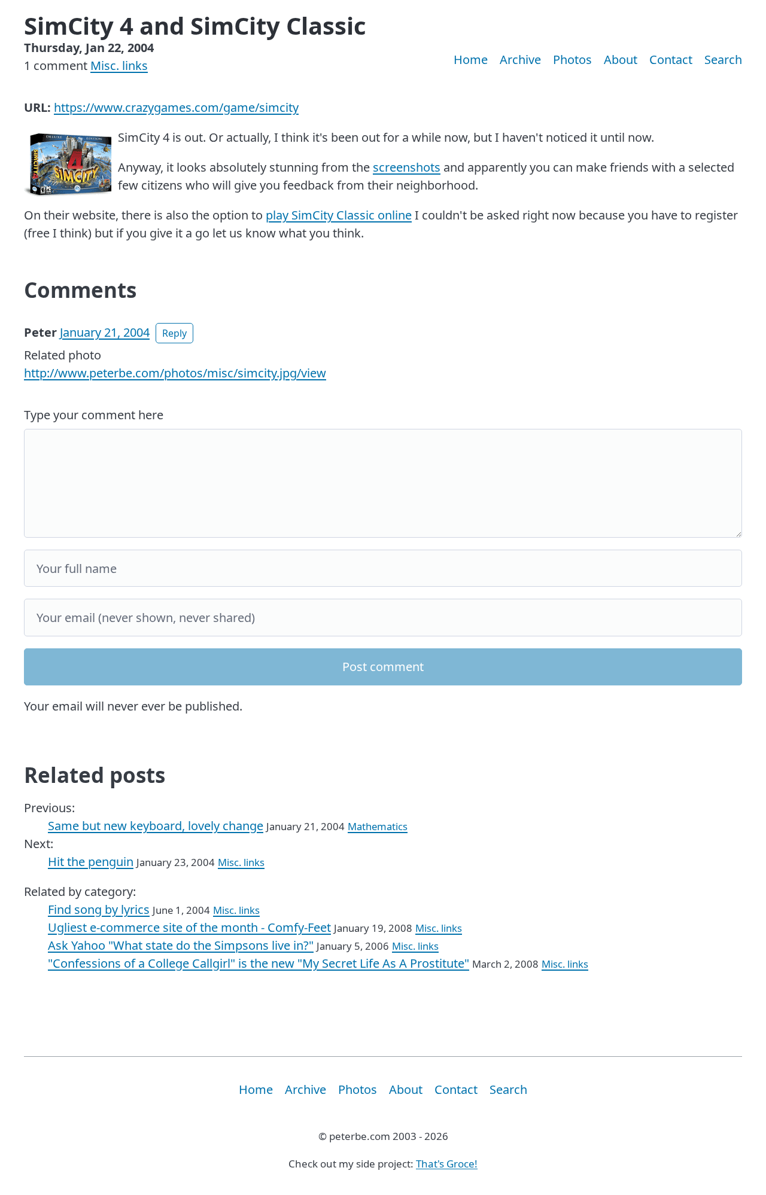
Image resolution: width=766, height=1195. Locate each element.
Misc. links (119, 65)
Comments (80, 290)
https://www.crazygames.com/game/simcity (176, 107)
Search (723, 59)
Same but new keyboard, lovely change (155, 826)
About (620, 59)
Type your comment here (93, 415)
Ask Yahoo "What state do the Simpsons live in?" (181, 945)
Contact (670, 59)
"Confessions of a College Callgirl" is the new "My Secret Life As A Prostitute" (258, 963)
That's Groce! (447, 1163)
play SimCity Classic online (339, 215)
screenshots (406, 167)
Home (471, 59)
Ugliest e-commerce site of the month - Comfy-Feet (189, 927)
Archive (520, 59)
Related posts (94, 775)
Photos (572, 59)
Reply (174, 333)
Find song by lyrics (99, 909)
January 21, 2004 (105, 332)
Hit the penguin (90, 861)
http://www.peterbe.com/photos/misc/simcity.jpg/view (175, 373)
